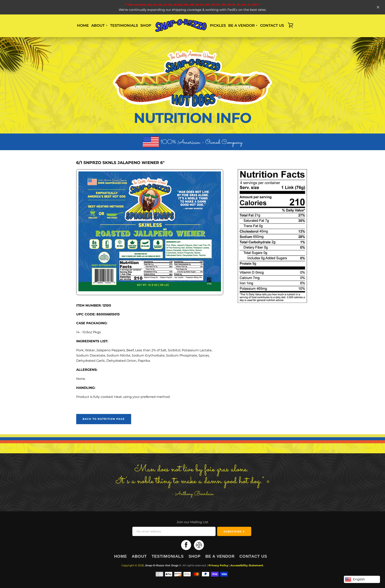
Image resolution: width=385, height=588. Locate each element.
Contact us (272, 25)
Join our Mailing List (192, 522)
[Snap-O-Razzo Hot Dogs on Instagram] (199, 545)
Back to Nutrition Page (104, 418)
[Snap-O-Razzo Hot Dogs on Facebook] (186, 545)
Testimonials (124, 25)
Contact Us (253, 556)
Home (83, 25)
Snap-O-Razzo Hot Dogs (161, 565)
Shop (145, 25)
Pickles (218, 25)
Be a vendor (220, 556)
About (139, 556)
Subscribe (233, 531)
